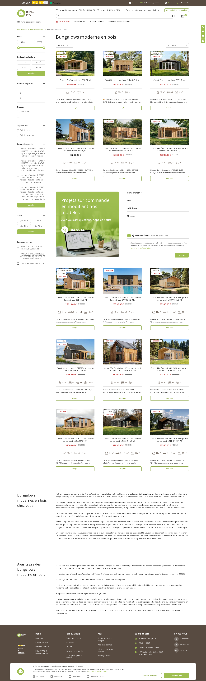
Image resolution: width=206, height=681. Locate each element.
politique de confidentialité (97, 671)
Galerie (156, 10)
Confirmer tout (176, 675)
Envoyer (182, 255)
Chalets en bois (80, 22)
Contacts (129, 10)
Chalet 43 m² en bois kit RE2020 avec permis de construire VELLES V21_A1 (75, 439)
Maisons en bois (97, 22)
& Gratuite (178, 3)
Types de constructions (31, 22)
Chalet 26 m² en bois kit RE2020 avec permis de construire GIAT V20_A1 (75, 149)
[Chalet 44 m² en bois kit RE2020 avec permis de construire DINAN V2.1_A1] (169, 351)
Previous (59, 63)
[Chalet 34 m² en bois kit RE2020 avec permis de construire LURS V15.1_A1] (169, 132)
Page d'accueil (22, 29)
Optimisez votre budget (178, 10)
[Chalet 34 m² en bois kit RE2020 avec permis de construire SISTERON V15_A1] (122, 132)
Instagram (184, 639)
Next (92, 63)
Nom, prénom (133, 193)
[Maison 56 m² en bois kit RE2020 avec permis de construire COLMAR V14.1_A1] (122, 351)
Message (131, 216)
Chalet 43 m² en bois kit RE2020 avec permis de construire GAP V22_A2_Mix (122, 298)
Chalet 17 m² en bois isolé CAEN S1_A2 (169, 80)
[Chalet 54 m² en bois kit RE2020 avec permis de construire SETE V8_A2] (75, 351)
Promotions (64, 22)
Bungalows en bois (36, 29)
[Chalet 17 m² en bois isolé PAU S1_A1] (75, 64)
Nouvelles (70, 642)
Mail (129, 200)
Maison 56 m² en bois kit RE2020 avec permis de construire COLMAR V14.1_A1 (122, 369)
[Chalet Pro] (36, 13)
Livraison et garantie (74, 651)
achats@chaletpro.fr (68, 10)
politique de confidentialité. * (141, 248)
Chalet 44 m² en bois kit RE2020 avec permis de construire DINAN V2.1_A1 (169, 369)
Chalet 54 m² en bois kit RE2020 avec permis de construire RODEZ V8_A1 (75, 298)
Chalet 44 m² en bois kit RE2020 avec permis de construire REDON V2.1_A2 (169, 439)
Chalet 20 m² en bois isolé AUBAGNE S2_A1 (122, 80)
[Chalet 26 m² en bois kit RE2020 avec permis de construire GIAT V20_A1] (75, 132)
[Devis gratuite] (203, 40)
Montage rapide (105, 656)
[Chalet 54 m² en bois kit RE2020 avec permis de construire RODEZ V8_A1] (75, 281)
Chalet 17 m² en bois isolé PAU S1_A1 (75, 80)
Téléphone (132, 208)
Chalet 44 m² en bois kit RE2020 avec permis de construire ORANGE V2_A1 (169, 298)
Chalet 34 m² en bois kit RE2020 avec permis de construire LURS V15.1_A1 (169, 149)
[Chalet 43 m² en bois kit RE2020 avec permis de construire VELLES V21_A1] (75, 422)
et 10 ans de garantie (145, 3)
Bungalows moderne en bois (57, 29)
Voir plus (31, 73)
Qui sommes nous (142, 10)
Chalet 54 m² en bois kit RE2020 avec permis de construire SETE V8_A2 (75, 369)
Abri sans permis (105, 645)
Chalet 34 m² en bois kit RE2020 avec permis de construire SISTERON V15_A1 (122, 149)
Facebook (184, 644)
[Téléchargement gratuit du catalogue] (203, 36)
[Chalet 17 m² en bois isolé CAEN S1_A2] (169, 64)
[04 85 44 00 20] (203, 27)
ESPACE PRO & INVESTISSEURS (119, 22)
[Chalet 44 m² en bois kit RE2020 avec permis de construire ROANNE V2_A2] (122, 422)
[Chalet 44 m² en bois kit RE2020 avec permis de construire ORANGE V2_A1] (169, 281)
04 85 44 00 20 (89, 10)
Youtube (183, 650)
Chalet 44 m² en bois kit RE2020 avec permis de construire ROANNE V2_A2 (122, 439)
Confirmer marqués (149, 675)
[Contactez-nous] (203, 31)
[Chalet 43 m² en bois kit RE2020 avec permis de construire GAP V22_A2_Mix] (122, 281)
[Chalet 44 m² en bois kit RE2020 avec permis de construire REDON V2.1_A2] (169, 422)
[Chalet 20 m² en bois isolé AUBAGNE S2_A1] (122, 64)
